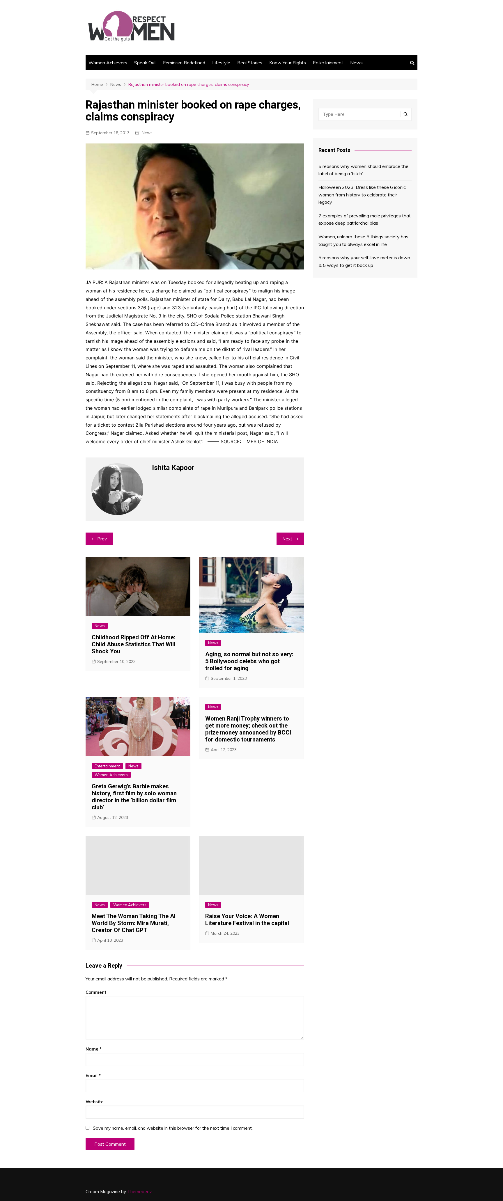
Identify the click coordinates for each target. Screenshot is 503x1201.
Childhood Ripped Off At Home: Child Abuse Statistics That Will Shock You (133, 644)
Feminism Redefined (184, 62)
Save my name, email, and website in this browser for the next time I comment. (173, 1128)
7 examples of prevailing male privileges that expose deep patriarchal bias (364, 219)
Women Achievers (107, 62)
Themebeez (139, 1191)
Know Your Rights (287, 62)
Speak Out (145, 62)
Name (94, 1049)
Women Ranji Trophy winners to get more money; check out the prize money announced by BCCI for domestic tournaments (248, 729)
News (356, 62)
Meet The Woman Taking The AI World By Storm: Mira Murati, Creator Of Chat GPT (134, 923)
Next (287, 539)
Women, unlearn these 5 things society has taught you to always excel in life (363, 240)
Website (95, 1101)
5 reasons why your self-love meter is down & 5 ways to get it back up (364, 261)
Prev (102, 539)
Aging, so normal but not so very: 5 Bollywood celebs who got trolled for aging (249, 661)
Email (93, 1075)
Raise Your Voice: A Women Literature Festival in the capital (247, 920)
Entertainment (328, 62)
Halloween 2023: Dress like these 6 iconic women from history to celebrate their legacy (362, 194)
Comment (96, 992)
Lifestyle (221, 62)
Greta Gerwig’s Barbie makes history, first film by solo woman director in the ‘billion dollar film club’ (134, 797)
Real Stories (249, 62)
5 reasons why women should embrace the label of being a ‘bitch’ (363, 170)
